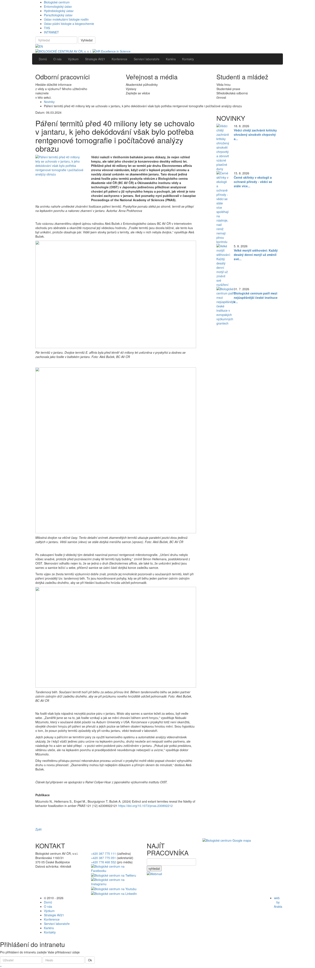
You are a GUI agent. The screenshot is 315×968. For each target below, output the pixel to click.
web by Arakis (278, 902)
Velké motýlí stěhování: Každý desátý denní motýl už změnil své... (256, 254)
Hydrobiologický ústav (59, 11)
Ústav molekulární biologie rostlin (66, 19)
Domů (48, 902)
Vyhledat (87, 40)
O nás (48, 906)
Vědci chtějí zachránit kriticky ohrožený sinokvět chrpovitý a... (255, 134)
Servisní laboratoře (57, 923)
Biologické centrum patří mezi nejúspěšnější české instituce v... (256, 297)
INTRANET (51, 32)
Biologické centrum (57, 2)
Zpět (38, 829)
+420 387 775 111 (103, 853)
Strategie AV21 (54, 915)
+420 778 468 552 (103, 862)
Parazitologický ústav (58, 15)
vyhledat (154, 868)
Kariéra (49, 928)
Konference (52, 919)
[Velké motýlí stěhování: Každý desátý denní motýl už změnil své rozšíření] (223, 265)
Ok (90, 960)
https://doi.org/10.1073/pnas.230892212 (145, 805)
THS (47, 28)
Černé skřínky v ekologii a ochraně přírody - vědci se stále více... (253, 181)
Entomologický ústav (58, 6)
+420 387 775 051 (103, 858)
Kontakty (50, 932)
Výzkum (49, 911)
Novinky (49, 102)
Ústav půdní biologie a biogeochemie (69, 23)
